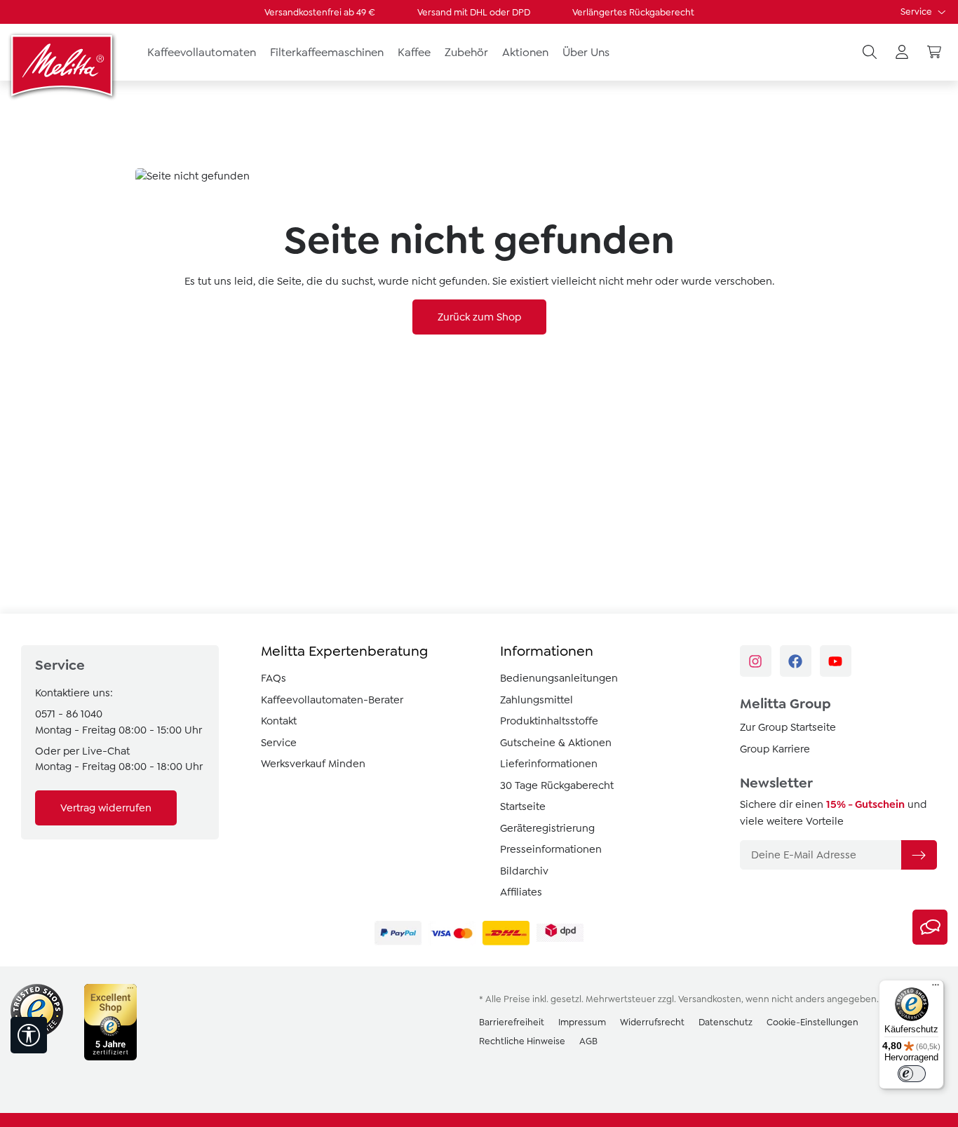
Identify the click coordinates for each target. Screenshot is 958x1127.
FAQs (273, 678)
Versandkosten (709, 999)
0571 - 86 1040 (68, 714)
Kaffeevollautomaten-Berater (332, 700)
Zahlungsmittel (536, 700)
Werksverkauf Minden (313, 764)
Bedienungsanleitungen (559, 678)
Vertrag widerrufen (105, 808)
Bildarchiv (524, 871)
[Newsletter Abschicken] (918, 855)
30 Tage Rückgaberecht (557, 785)
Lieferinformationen (549, 764)
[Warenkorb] (934, 52)
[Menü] (935, 988)
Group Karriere (775, 749)
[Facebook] (795, 661)
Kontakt (279, 721)
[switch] (912, 1073)
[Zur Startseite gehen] (63, 65)
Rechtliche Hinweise (522, 1041)
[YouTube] (835, 661)
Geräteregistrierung (547, 828)
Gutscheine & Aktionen (556, 743)
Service (917, 12)
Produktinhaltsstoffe (549, 721)
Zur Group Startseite (788, 727)
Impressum (582, 1022)
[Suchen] (869, 52)
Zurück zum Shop (479, 317)
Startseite (523, 806)
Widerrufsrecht (652, 1022)
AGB (588, 1041)
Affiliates (521, 892)
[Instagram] (755, 661)
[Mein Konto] (902, 52)
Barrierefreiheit (511, 1022)
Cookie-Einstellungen (812, 1022)
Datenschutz (726, 1022)
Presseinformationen (551, 849)
